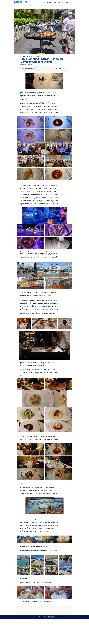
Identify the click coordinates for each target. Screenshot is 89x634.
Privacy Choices (51, 616)
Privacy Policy (44, 616)
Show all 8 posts (63, 68)
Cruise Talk (21, 1)
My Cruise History (37, 56)
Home (44, 2)
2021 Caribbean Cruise (29, 68)
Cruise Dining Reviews (27, 56)
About (67, 2)
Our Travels (49, 2)
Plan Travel (61, 2)
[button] (44, 81)
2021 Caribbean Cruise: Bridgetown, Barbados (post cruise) (44, 608)
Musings (55, 2)
